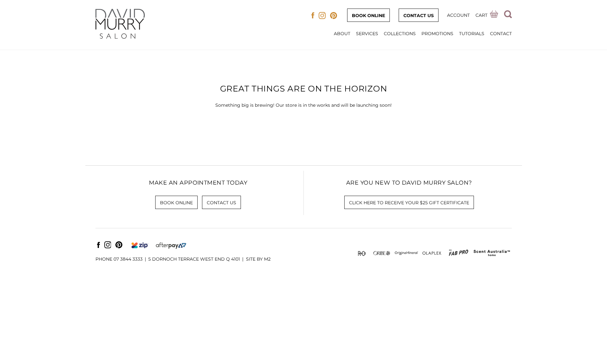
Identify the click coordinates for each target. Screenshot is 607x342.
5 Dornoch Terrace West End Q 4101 (194, 259)
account (458, 15)
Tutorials (471, 33)
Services (367, 33)
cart (481, 15)
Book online (368, 15)
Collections (400, 33)
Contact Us (418, 15)
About (342, 33)
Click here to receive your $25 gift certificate (409, 203)
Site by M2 (258, 259)
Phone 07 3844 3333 (119, 259)
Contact (501, 33)
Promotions (437, 33)
